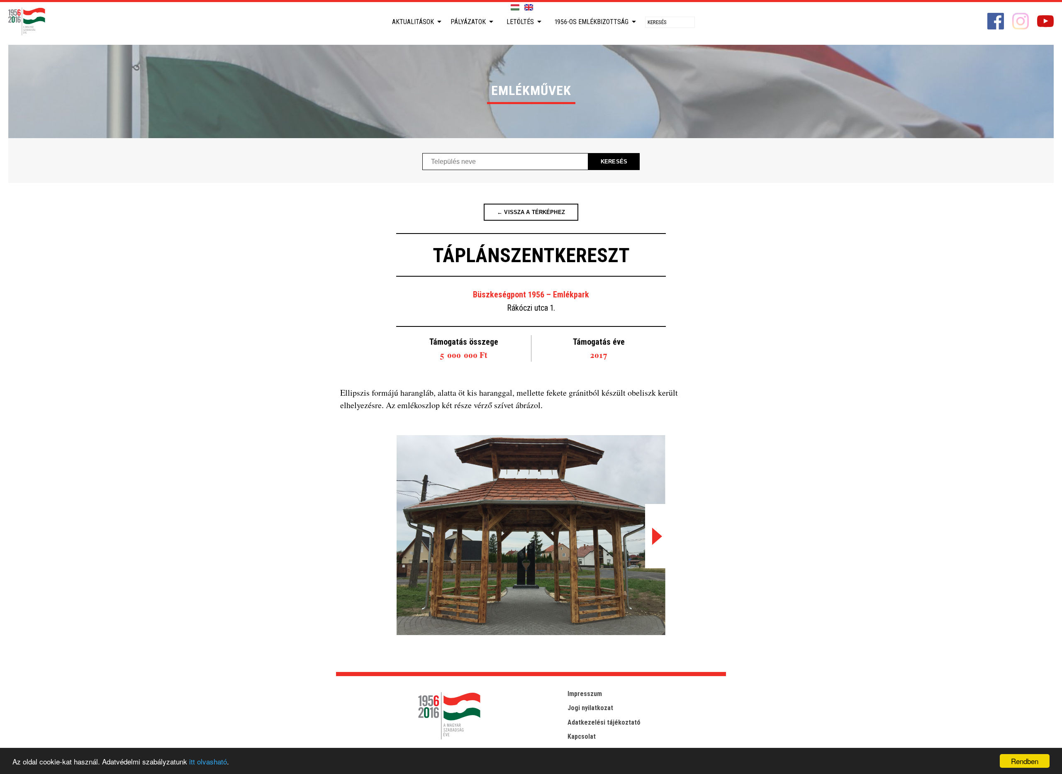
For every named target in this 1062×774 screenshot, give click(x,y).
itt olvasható (208, 761)
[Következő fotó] (655, 536)
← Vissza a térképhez (531, 212)
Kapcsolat (582, 736)
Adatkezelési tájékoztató (604, 722)
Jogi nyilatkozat (590, 708)
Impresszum (585, 694)
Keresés (614, 161)
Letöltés (520, 22)
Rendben (1024, 761)
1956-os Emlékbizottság (591, 22)
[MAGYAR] (515, 7)
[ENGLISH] (528, 7)
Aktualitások (413, 22)
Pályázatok (468, 22)
